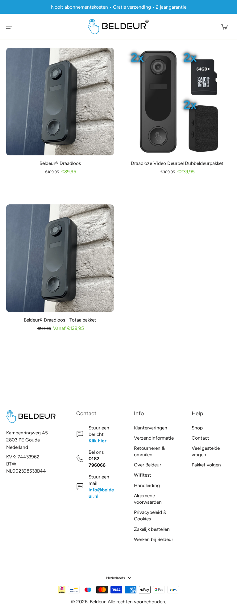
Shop (197, 428)
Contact (200, 438)
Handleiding (147, 485)
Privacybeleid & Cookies (150, 515)
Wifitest (142, 475)
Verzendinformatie (153, 438)
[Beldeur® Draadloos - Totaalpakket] (60, 258)
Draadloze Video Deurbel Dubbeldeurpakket (177, 163)
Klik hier (97, 441)
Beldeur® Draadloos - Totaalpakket (60, 320)
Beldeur (98, 602)
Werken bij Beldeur (153, 539)
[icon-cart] (224, 26)
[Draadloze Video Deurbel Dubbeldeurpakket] (177, 101)
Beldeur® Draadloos (60, 163)
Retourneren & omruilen (149, 451)
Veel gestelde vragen (206, 451)
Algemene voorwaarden (148, 499)
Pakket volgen (206, 465)
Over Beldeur (147, 465)
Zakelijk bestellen (152, 529)
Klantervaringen (150, 428)
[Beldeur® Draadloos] (60, 101)
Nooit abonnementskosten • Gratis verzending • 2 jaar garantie (118, 7)
